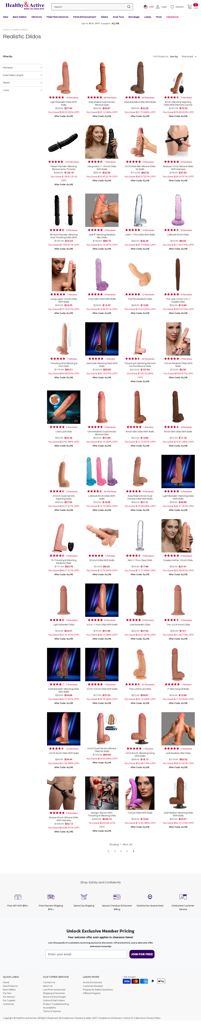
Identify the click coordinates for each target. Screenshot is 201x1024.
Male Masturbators (57, 17)
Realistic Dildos (20, 30)
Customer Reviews (93, 986)
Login (164, 7)
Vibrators (36, 17)
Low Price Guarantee (54, 990)
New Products (10, 986)
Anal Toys (118, 17)
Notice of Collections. (135, 1018)
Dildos (104, 17)
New (5, 17)
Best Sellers (20, 17)
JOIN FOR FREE (142, 954)
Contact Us (49, 982)
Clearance (172, 17)
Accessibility (49, 1008)
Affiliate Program (92, 993)
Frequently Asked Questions (98, 990)
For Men (7, 993)
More (159, 17)
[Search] (129, 6)
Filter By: (8, 56)
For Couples (9, 1000)
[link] (63, 97)
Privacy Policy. (153, 1018)
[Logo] (25, 6)
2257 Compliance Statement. (107, 1018)
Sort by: (174, 57)
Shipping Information (54, 993)
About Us (47, 986)
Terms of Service (52, 1011)
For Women (9, 997)
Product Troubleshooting (56, 1004)
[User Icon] (157, 7)
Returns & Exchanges (54, 997)
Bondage (134, 17)
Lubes (147, 17)
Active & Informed (92, 982)
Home (6, 30)
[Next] (133, 851)
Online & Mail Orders (54, 1000)
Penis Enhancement (84, 17)
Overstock (8, 1004)
